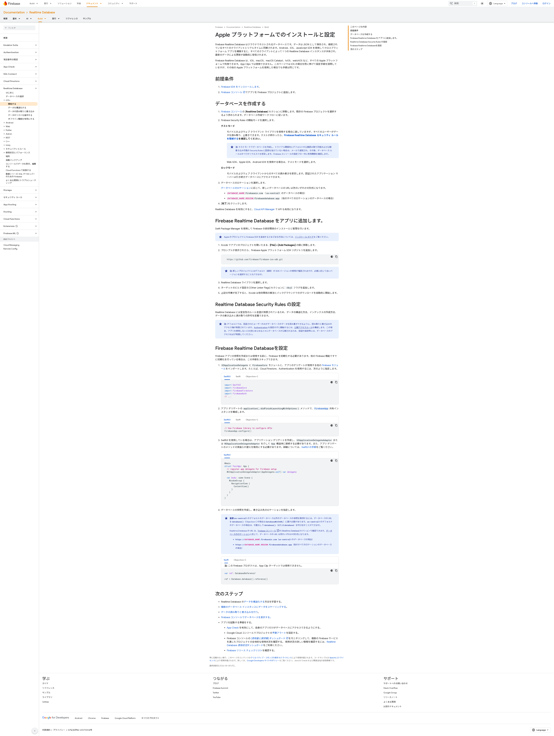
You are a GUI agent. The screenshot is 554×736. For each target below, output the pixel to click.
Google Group (390, 692)
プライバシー (59, 730)
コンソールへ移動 (530, 3)
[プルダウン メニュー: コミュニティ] (123, 3)
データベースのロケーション (236, 188)
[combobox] (462, 3)
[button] (17, 45)
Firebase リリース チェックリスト (244, 650)
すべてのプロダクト (150, 718)
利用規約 (46, 730)
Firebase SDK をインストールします (240, 86)
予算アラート (279, 633)
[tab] (227, 376)
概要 (5, 18)
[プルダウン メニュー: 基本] (20, 18)
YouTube (216, 697)
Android (78, 718)
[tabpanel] (280, 392)
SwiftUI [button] (227, 376)
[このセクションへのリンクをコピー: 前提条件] (236, 79)
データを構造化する (254, 601)
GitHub (45, 702)
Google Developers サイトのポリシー (263, 660)
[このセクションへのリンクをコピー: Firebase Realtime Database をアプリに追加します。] (328, 221)
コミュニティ (114, 3)
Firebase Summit (220, 688)
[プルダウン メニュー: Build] (37, 3)
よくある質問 (389, 702)
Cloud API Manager (264, 209)
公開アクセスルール (303, 327)
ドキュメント (92, 3)
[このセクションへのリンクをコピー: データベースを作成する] (269, 104)
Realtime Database (42, 12)
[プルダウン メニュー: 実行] (51, 3)
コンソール (231, 92)
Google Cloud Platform (125, 718)
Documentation (14, 12)
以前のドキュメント (392, 706)
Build (32, 3)
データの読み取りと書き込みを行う (239, 612)
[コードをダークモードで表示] (332, 256)
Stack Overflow (390, 688)
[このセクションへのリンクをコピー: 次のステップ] (246, 594)
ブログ (514, 3)
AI (27, 18)
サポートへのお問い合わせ (395, 683)
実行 (46, 3)
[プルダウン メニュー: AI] (31, 18)
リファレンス (72, 18)
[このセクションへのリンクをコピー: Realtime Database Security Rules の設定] (303, 305)
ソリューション (65, 3)
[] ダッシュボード (268, 638)
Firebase (219, 27)
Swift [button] (238, 376)
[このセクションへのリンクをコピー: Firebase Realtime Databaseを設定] (291, 348)
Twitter (216, 692)
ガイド (45, 683)
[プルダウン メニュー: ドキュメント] (101, 3)
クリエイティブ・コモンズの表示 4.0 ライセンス (271, 657)
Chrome (92, 718)
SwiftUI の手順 (309, 447)
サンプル (87, 18)
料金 (79, 3)
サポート (133, 3)
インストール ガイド (304, 237)
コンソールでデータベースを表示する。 (246, 617)
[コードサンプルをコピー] (336, 256)
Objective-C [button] (252, 376)
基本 (15, 18)
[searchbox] (19, 28)
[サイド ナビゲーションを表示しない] (35, 731)
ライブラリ (47, 697)
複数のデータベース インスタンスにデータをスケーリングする (253, 607)
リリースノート (390, 697)
